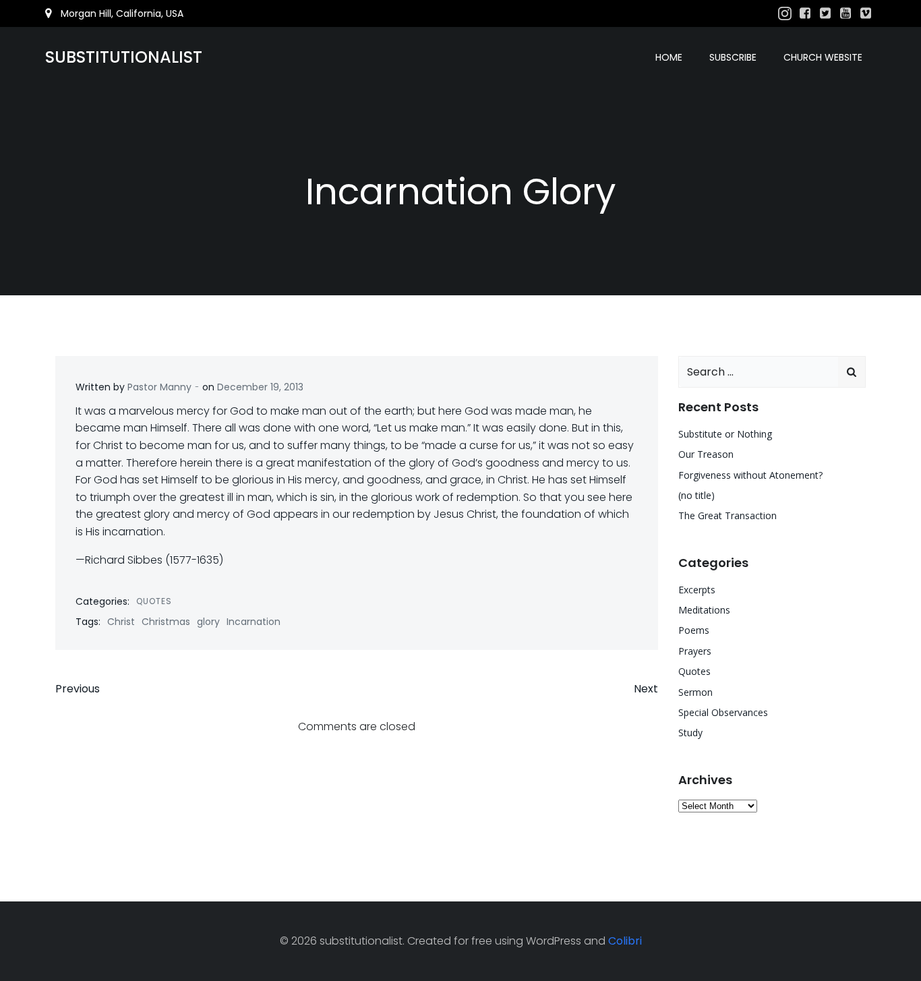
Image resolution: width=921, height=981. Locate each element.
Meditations (704, 609)
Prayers (694, 651)
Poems (693, 630)
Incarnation (253, 621)
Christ (121, 621)
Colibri (625, 941)
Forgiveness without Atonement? (750, 475)
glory (208, 621)
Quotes (154, 601)
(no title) (696, 495)
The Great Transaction (727, 515)
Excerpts (696, 589)
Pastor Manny (159, 387)
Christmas (166, 621)
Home (668, 57)
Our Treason (706, 454)
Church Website (822, 57)
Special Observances (723, 712)
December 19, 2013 (260, 387)
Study (690, 732)
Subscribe (732, 57)
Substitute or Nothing (725, 433)
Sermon (695, 692)
